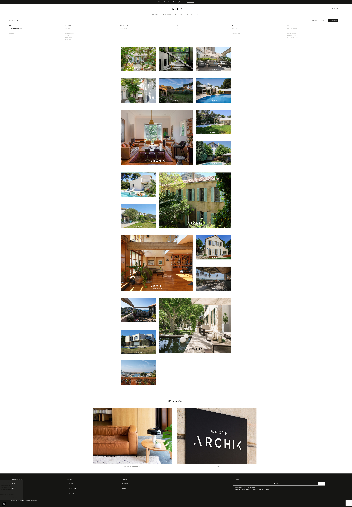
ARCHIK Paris (70, 483)
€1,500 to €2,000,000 (292, 35)
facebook (124, 486)
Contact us (216, 467)
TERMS (22, 500)
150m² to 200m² (235, 31)
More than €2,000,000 (292, 37)
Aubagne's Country (70, 31)
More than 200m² (236, 33)
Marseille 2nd (68, 37)
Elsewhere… (12, 33)
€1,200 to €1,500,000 (291, 33)
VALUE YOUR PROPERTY (132, 467)
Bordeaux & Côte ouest (15, 31)
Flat (177, 28)
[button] (4, 504)
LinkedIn (124, 488)
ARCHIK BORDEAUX (71, 496)
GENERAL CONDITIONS (31, 500)
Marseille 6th (68, 39)
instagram (125, 483)
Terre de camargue (70, 33)
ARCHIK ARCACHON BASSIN (73, 491)
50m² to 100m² (235, 28)
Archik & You (179, 14)
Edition (189, 14)
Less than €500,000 (292, 28)
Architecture (167, 14)
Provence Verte (69, 35)
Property (155, 14)
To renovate (123, 28)
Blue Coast (68, 28)
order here (190, 2)
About (198, 14)
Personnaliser (11, 498)
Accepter (31, 498)
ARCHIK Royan (70, 493)
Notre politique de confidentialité (12, 491)
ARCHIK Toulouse (71, 486)
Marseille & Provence (16, 28)
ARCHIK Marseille (71, 488)
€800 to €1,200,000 (293, 31)
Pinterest (124, 491)
